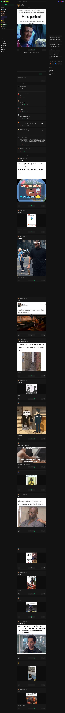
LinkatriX (21, 86)
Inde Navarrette (52, 44)
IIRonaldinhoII (22, 148)
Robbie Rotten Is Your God (34, 52)
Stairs (20, 372)
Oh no (19, 600)
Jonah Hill (20, 277)
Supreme (20, 331)
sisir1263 (21, 137)
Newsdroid (3, 9)
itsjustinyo (21, 93)
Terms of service (52, 73)
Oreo (19, 300)
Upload (8, 4)
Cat (60, 56)
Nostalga (20, 212)
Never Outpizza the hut (23, 445)
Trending (3, 33)
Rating (40, 74)
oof (18, 551)
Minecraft (25, 228)
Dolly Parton (58, 46)
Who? (19, 664)
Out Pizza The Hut (27, 464)
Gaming (3, 13)
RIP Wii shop (21, 160)
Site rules (50, 71)
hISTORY (20, 382)
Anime (3, 22)
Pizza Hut (20, 464)
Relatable (3, 26)
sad (18, 496)
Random (3, 36)
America (20, 238)
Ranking (3, 49)
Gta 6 (51, 41)
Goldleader (22, 107)
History (20, 681)
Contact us (51, 70)
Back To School (52, 37)
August (60, 35)
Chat (3, 47)
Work (51, 58)
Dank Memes (52, 51)
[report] (43, 50)
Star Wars (51, 42)
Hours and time (21, 623)
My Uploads (4, 45)
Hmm (19, 691)
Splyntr (21, 129)
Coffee (25, 277)
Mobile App (51, 68)
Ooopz (19, 574)
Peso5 (22, 4)
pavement (21, 122)
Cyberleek (55, 41)
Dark (2, 18)
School (20, 486)
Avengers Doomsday (53, 39)
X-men (56, 42)
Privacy (50, 74)
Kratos (60, 41)
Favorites (4, 41)
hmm (19, 474)
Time (44, 74)
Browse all (3, 28)
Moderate (4, 43)
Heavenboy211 (22, 115)
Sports (3, 11)
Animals (3, 15)
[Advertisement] (56, 18)
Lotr (59, 39)
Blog (3, 51)
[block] (45, 50)
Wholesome (3, 24)
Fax (19, 395)
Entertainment (52, 56)
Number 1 (26, 52)
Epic (2, 20)
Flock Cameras (59, 44)
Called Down (21, 613)
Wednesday (52, 46)
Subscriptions (4, 38)
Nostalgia (20, 228)
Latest (3, 31)
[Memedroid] (1, 1)
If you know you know (23, 341)
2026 (56, 35)
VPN (19, 405)
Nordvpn (20, 435)
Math (20, 705)
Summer (58, 37)
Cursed (56, 54)
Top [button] (3, 35)
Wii (19, 202)
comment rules (28, 83)
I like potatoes (22, 100)
